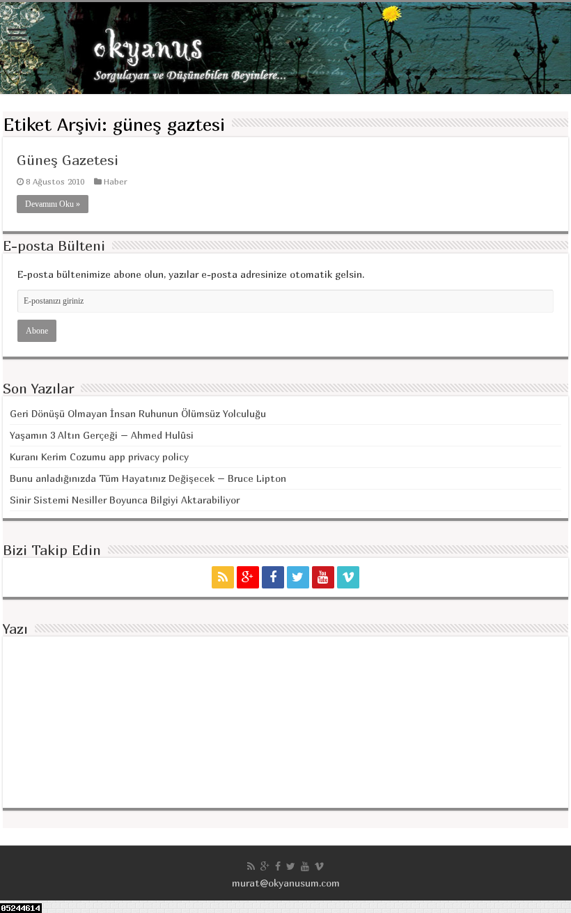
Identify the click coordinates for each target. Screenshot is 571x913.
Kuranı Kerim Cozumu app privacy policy (99, 456)
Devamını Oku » (52, 204)
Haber (115, 181)
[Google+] (248, 577)
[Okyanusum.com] (285, 48)
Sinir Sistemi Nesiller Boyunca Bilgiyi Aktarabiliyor (125, 500)
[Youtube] (323, 577)
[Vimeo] (348, 577)
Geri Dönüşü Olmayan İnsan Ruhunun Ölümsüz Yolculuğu (138, 413)
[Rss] (223, 577)
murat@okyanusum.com (286, 883)
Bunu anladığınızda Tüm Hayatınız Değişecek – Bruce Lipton (148, 478)
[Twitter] (298, 577)
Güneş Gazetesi (67, 160)
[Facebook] (273, 577)
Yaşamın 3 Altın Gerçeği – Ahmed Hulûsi (102, 435)
